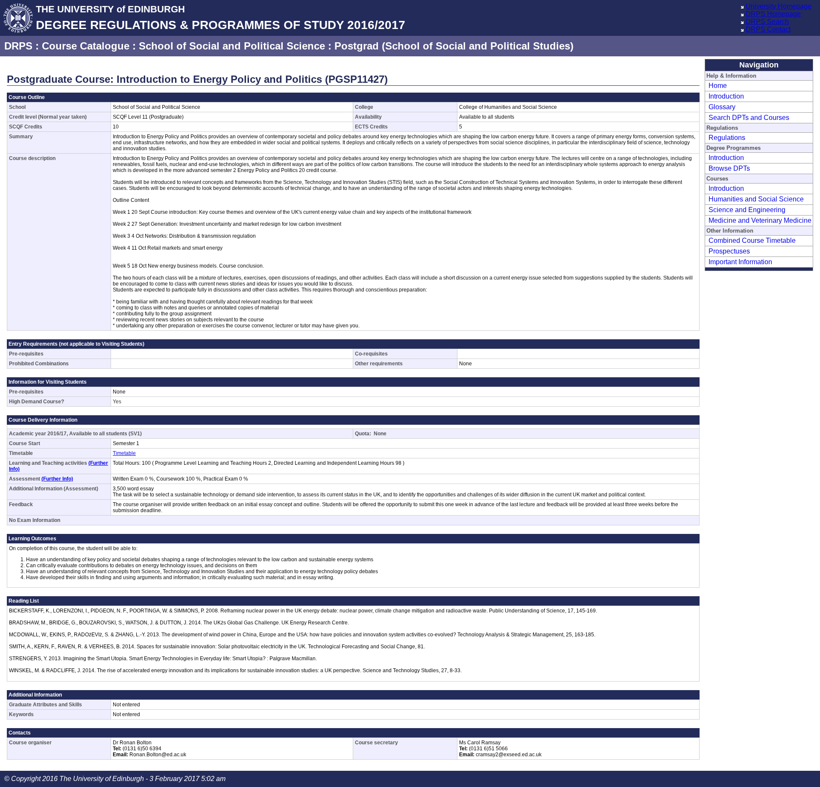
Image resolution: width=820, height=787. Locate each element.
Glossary (722, 107)
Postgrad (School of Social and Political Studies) (454, 46)
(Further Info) (57, 479)
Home (718, 85)
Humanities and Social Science (756, 199)
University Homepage (778, 6)
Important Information (740, 261)
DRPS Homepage (773, 13)
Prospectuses (729, 251)
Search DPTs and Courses (749, 117)
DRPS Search (767, 21)
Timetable (124, 453)
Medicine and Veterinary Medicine (760, 220)
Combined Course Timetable (752, 240)
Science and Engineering (747, 209)
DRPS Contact (768, 29)
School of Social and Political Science (232, 46)
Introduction (726, 96)
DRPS (18, 46)
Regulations (727, 137)
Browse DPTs (729, 168)
